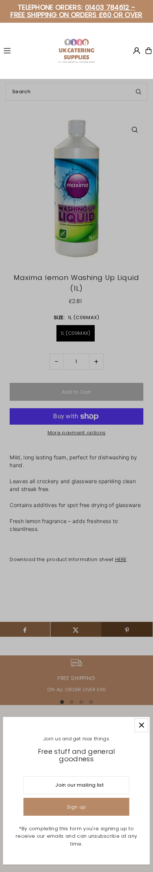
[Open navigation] (27, 50)
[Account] (136, 50)
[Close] (141, 725)
